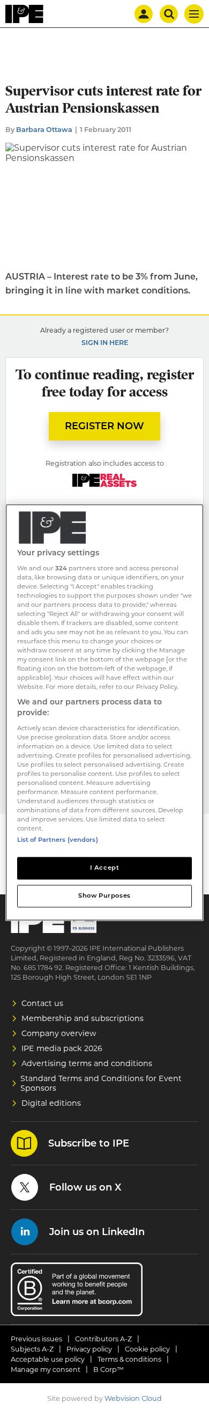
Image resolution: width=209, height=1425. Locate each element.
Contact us (42, 1003)
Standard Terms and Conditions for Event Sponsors (101, 1083)
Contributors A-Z (103, 1339)
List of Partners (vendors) (57, 840)
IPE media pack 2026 (61, 1048)
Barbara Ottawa (44, 130)
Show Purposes (104, 896)
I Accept (105, 868)
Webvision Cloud (133, 1398)
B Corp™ (108, 1369)
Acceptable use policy (48, 1359)
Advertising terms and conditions (86, 1063)
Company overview (58, 1033)
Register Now (104, 426)
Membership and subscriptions (82, 1018)
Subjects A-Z (32, 1349)
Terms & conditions (129, 1359)
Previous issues (36, 1339)
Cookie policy (147, 1349)
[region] (104, 712)
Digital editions (51, 1103)
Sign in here (104, 343)
